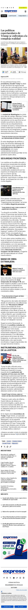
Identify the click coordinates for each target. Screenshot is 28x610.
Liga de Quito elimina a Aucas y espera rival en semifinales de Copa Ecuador (14, 498)
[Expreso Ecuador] (14, 573)
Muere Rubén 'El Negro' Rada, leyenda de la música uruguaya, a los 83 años (8, 472)
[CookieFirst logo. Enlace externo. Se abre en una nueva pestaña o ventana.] (1, 591)
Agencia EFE (4, 76)
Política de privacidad (21, 590)
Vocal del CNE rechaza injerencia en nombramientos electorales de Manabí (8, 488)
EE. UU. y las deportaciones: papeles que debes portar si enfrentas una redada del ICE (19, 359)
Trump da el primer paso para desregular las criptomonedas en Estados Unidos (14, 137)
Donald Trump (6, 443)
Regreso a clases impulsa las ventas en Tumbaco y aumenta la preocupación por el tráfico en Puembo (9, 480)
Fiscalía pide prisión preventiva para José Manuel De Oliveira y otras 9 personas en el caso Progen (13, 525)
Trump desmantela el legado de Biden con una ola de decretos (13, 296)
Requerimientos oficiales (14, 585)
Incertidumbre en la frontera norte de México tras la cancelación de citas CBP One (18, 191)
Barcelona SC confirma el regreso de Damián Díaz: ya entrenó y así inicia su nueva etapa (8, 456)
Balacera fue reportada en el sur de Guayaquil (14, 511)
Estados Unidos (17, 441)
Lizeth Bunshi (12, 15)
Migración (15, 443)
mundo (9, 441)
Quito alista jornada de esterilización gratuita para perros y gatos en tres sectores (14, 505)
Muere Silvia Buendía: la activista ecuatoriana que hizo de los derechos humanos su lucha (14, 517)
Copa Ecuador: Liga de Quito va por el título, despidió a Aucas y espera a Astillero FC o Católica (8, 464)
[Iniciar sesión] (25, 11)
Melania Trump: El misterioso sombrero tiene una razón (18, 270)
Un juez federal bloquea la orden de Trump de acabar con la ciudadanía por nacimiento (18, 106)
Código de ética (14, 582)
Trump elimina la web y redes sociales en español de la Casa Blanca (14, 208)
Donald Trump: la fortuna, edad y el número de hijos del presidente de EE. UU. (14, 395)
